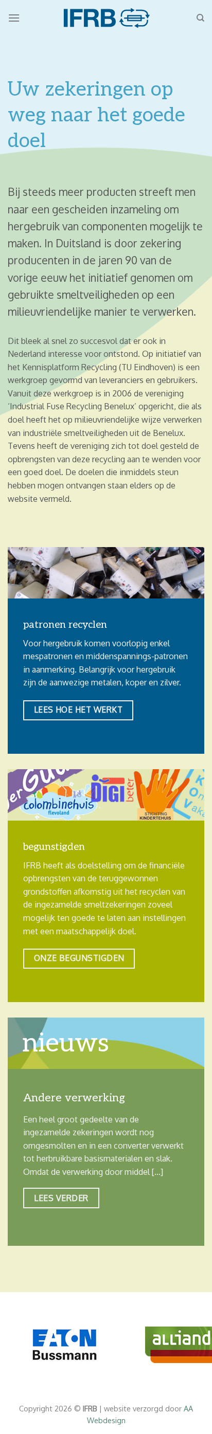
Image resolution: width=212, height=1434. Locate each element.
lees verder (61, 1198)
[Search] (200, 18)
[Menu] (14, 17)
